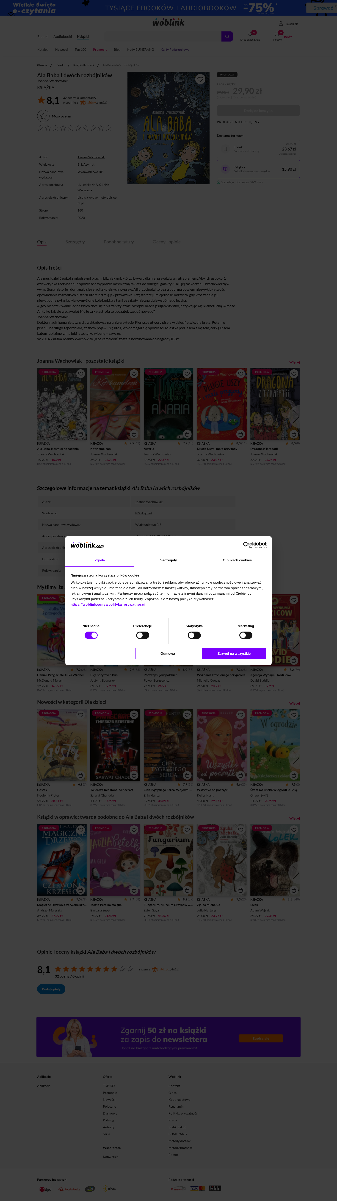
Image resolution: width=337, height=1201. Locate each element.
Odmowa (167, 653)
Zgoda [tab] (100, 560)
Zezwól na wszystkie (234, 653)
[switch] (142, 635)
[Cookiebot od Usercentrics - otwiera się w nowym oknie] (247, 545)
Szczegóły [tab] (168, 560)
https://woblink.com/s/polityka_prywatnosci (108, 604)
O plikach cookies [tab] (237, 560)
